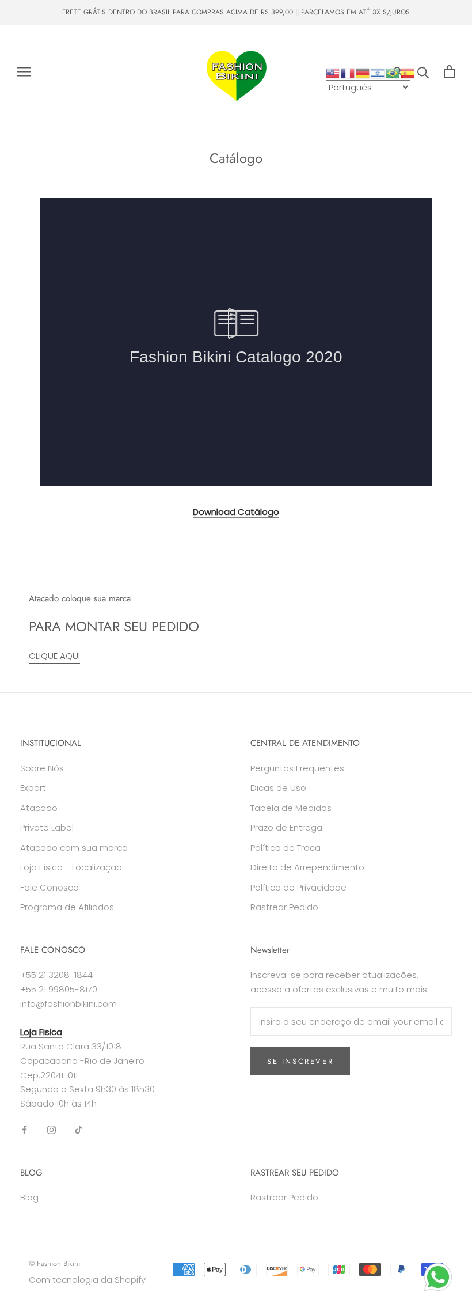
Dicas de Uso (278, 788)
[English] (333, 72)
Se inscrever (300, 1061)
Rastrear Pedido (284, 907)
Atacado (39, 808)
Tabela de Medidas (291, 808)
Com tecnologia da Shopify (87, 1280)
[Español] (408, 72)
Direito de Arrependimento (307, 867)
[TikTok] (78, 1130)
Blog (29, 1197)
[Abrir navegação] (24, 72)
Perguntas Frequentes (297, 768)
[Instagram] (51, 1130)
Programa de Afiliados (67, 907)
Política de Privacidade (298, 887)
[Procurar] (423, 72)
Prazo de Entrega (286, 827)
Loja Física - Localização (71, 867)
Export (33, 788)
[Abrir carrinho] (449, 71)
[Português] (393, 72)
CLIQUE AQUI (54, 656)
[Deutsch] (363, 72)
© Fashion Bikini (54, 1263)
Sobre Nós (42, 768)
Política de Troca (285, 848)
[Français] (348, 72)
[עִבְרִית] (378, 72)
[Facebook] (24, 1130)
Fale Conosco (49, 887)
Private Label (47, 827)
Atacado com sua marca (74, 848)
